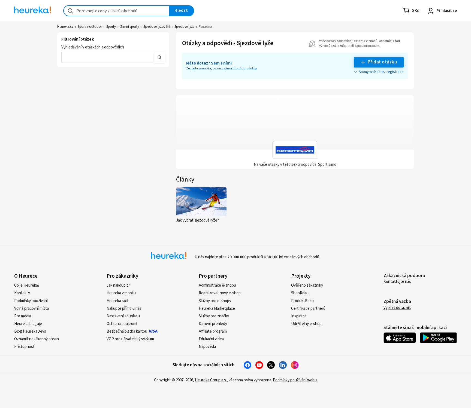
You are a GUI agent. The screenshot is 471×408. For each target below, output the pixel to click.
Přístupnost (24, 346)
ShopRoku (300, 293)
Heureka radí (117, 301)
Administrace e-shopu (217, 285)
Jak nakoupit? (118, 285)
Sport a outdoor (90, 26)
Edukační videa (211, 339)
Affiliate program (213, 331)
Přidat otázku (382, 62)
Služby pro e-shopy (215, 301)
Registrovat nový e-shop (220, 293)
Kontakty (22, 293)
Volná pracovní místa (31, 308)
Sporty (111, 26)
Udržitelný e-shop (306, 324)
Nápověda (207, 346)
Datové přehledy (213, 324)
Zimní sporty (129, 26)
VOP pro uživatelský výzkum (130, 339)
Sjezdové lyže (184, 26)
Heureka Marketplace (217, 308)
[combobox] (116, 10)
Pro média (22, 316)
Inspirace (299, 316)
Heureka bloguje (28, 324)
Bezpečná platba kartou (127, 331)
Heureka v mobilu (121, 293)
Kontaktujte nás (397, 281)
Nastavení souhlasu (123, 316)
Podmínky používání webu (295, 380)
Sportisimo (327, 164)
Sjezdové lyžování (156, 26)
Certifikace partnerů (308, 308)
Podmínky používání (31, 301)
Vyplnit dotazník (397, 308)
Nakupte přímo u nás (124, 308)
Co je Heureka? (27, 285)
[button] (107, 57)
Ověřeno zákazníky (307, 285)
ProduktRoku (302, 301)
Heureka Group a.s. (211, 380)
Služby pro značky (214, 316)
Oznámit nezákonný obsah (36, 339)
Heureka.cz (65, 26)
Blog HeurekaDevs (30, 331)
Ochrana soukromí (122, 324)
